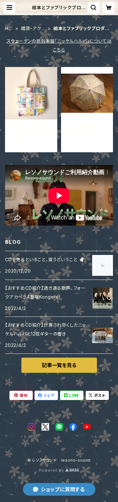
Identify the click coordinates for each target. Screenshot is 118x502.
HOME (8, 29)
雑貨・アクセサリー (33, 29)
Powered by (52, 470)
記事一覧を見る (59, 365)
